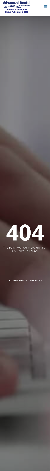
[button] (45, 7)
